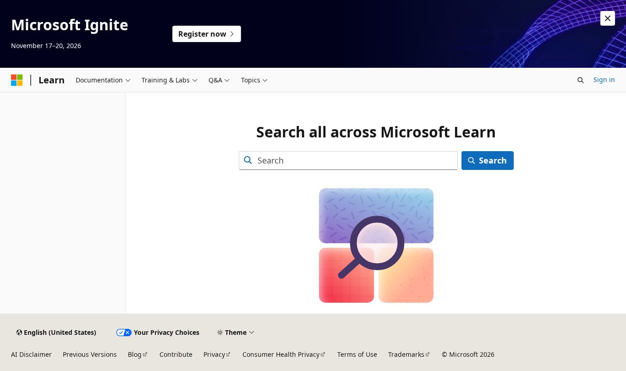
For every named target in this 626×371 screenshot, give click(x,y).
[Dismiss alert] (607, 18)
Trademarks (406, 354)
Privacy (214, 354)
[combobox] (348, 160)
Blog (135, 354)
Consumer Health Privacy (280, 354)
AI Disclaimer (31, 354)
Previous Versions (90, 354)
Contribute (175, 354)
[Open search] (580, 80)
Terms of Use (357, 354)
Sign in (604, 79)
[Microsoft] (17, 80)
